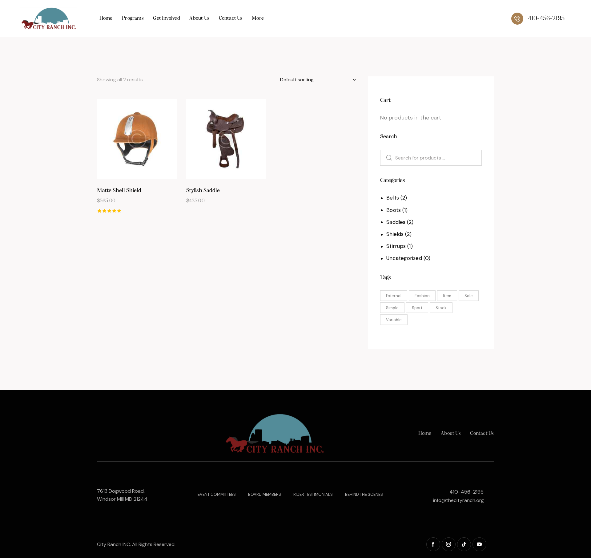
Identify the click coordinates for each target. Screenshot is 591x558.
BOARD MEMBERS (264, 494)
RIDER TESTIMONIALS (313, 494)
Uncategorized (404, 258)
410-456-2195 (466, 491)
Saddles (395, 222)
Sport (417, 307)
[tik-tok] (464, 544)
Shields (395, 234)
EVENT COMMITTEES (217, 494)
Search (385, 158)
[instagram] (449, 544)
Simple (392, 307)
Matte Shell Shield (119, 191)
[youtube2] (479, 544)
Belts (392, 197)
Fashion (422, 295)
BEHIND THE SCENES (364, 494)
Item (447, 295)
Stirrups (396, 246)
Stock (441, 307)
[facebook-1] (433, 544)
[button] (120, 139)
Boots (393, 210)
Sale (468, 295)
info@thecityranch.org (458, 500)
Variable (394, 319)
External (393, 295)
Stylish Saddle (203, 191)
